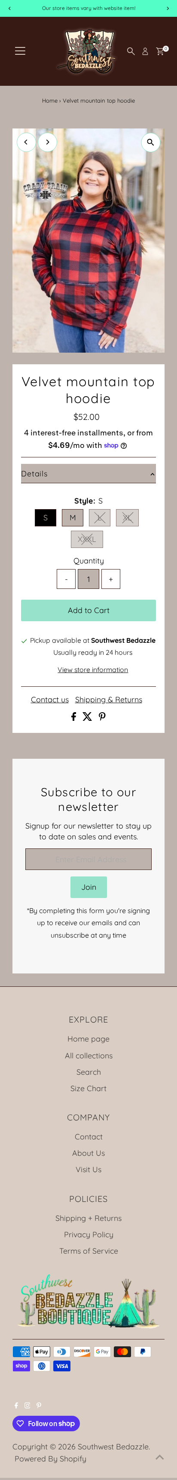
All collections (89, 1055)
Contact (89, 1136)
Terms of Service (88, 1250)
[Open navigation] (20, 51)
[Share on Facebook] (74, 718)
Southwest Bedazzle (113, 1446)
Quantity (88, 560)
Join (88, 887)
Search (88, 1071)
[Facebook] (16, 1405)
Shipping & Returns (108, 700)
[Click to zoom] (150, 142)
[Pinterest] (38, 1405)
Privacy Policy (88, 1234)
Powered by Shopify (50, 1458)
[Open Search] (131, 51)
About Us (88, 1153)
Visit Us (88, 1169)
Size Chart (88, 1088)
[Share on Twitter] (88, 718)
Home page (88, 1038)
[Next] (47, 142)
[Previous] (26, 142)
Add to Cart (89, 610)
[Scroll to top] (159, 1456)
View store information (93, 669)
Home (50, 100)
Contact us (50, 700)
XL (131, 519)
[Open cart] (160, 51)
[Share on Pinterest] (102, 718)
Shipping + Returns (88, 1218)
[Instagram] (27, 1405)
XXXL (90, 540)
